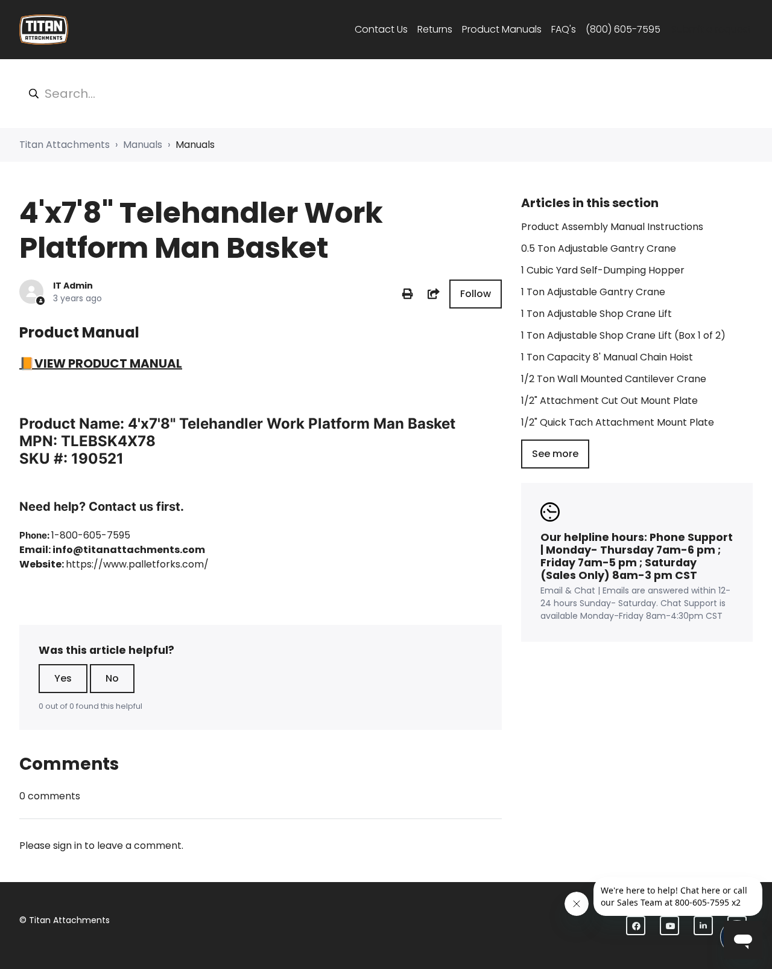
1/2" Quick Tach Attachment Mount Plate (617, 422)
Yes (63, 678)
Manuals (142, 145)
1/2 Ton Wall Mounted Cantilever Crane (613, 379)
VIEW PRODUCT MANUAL (108, 363)
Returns (434, 29)
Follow (475, 294)
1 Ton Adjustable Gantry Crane (593, 292)
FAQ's (563, 29)
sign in (67, 845)
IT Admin (73, 286)
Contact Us (381, 29)
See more (555, 454)
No (112, 678)
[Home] (43, 29)
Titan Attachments (64, 145)
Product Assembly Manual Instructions (612, 227)
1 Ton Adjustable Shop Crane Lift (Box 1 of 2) (623, 335)
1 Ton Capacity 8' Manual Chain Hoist (607, 357)
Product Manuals (502, 29)
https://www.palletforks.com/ (137, 564)
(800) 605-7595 (623, 29)
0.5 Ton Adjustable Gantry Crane (598, 248)
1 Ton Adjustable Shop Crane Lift (596, 314)
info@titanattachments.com (128, 550)
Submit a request (711, 29)
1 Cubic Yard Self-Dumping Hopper (603, 270)
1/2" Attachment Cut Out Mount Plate (609, 401)
